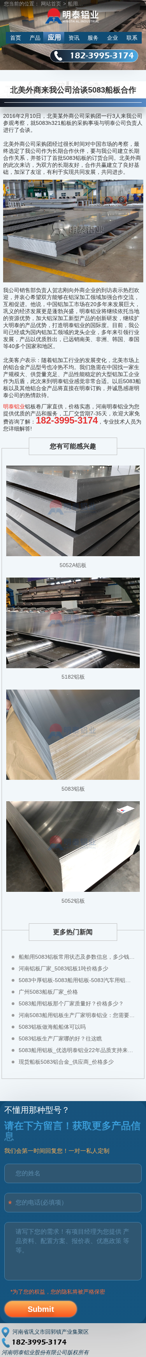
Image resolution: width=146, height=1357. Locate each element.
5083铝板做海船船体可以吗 (52, 1027)
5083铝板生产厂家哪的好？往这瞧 (60, 1038)
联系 (132, 38)
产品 (35, 38)
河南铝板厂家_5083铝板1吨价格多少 (63, 968)
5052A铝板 (73, 565)
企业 (112, 38)
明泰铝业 (14, 406)
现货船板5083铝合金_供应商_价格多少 (66, 1062)
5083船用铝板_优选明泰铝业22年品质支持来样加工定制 (77, 1050)
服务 (93, 38)
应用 (54, 37)
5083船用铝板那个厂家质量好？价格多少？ (71, 1003)
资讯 (74, 38)
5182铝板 (73, 677)
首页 (15, 38)
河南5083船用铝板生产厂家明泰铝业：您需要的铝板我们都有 (77, 1015)
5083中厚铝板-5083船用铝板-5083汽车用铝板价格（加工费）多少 (77, 980)
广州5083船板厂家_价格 (48, 992)
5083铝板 (73, 789)
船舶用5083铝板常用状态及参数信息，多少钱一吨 (77, 957)
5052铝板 (73, 901)
